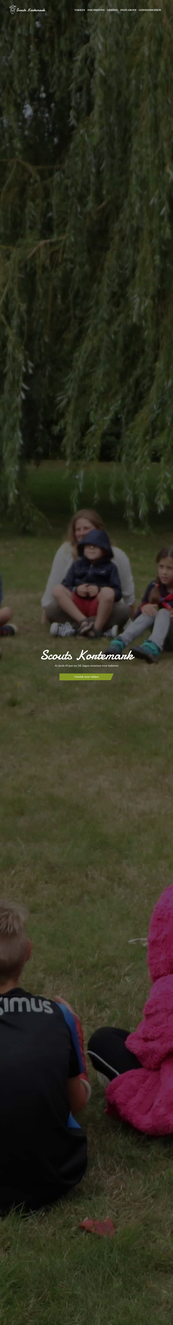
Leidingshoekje (150, 10)
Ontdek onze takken (86, 676)
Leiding (112, 10)
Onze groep (128, 10)
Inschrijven (96, 10)
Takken (79, 10)
